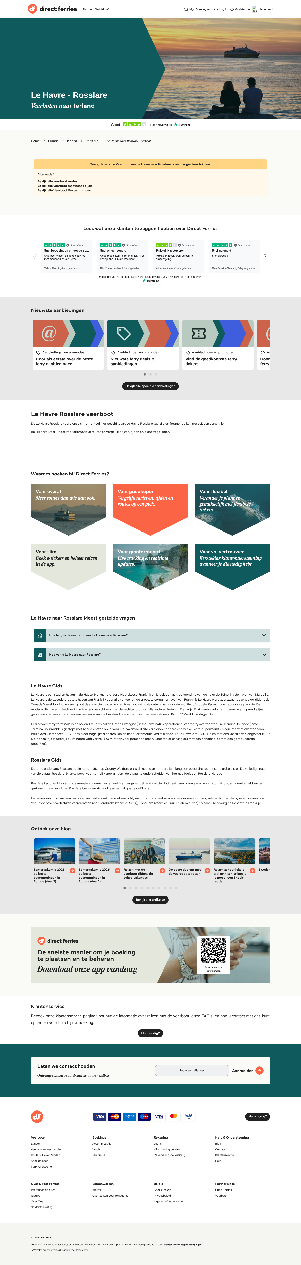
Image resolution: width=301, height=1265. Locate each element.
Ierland (72, 141)
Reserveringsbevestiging (169, 1155)
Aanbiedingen (40, 1160)
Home (35, 141)
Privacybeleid (162, 1195)
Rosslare (91, 141)
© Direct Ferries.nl (41, 1237)
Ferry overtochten (42, 1166)
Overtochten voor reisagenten (111, 1195)
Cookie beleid (162, 1190)
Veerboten (221, 1195)
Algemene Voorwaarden (169, 1201)
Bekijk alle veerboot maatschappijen (64, 186)
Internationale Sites (43, 1190)
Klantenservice (224, 1155)
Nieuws (35, 1195)
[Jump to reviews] (150, 124)
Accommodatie (101, 1143)
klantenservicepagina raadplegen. (183, 1244)
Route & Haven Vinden (45, 1155)
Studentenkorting (42, 1207)
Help (218, 1160)
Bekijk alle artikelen (150, 900)
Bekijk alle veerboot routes (57, 181)
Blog (218, 1143)
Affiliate (97, 1190)
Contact (220, 1149)
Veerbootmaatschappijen (46, 1149)
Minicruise (98, 1155)
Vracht (96, 1149)
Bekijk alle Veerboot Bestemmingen (64, 190)
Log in (158, 1143)
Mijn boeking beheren (167, 1149)
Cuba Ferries (223, 1190)
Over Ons (37, 1201)
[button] (152, 635)
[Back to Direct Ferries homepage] (52, 9)
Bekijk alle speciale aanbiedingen (150, 386)
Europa (53, 141)
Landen (36, 1143)
